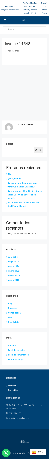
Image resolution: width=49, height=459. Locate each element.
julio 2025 (13, 257)
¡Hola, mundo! (15, 178)
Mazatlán (12, 386)
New (10, 174)
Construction (14, 313)
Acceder (12, 345)
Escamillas (13, 390)
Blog (10, 303)
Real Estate (13, 322)
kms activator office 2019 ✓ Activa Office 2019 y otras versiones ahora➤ (24, 194)
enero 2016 (13, 280)
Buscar (9, 144)
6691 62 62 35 (10, 6)
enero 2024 (13, 266)
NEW (10, 317)
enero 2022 (13, 271)
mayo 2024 (13, 261)
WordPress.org (15, 359)
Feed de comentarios (18, 355)
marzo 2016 (14, 275)
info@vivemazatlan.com (10, 10)
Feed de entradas (16, 350)
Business (12, 308)
